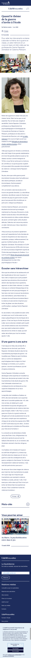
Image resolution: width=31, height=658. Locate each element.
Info (28, 70)
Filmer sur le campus (7, 598)
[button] (27, 8)
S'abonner (6, 577)
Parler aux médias (6, 605)
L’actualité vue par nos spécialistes (10, 588)
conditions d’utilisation (8, 656)
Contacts (4, 609)
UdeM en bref (5, 602)
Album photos (5, 595)
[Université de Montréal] (6, 2)
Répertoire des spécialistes (8, 591)
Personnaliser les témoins (16, 645)
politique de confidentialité (14, 654)
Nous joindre (5, 621)
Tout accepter (15, 651)
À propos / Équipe (6, 617)
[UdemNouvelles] (15, 8)
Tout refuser (15, 648)
